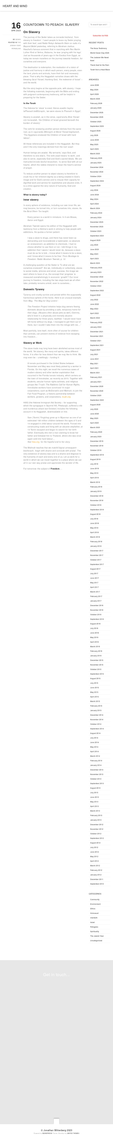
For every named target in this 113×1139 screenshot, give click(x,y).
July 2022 (94, 299)
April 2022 (94, 313)
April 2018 (94, 532)
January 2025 (95, 162)
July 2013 (94, 792)
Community (94, 899)
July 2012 (94, 847)
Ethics (92, 908)
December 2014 (96, 715)
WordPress (47, 1133)
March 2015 (95, 701)
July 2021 (94, 354)
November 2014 (96, 719)
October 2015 (95, 669)
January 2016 (95, 655)
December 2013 (96, 769)
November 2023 (96, 226)
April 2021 (94, 368)
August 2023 (95, 240)
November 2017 (96, 555)
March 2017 (95, 591)
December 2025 (96, 112)
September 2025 (97, 126)
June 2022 (94, 304)
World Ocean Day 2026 (99, 53)
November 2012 (96, 829)
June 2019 (94, 468)
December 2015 (96, 660)
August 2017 (95, 569)
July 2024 (94, 190)
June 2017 (94, 578)
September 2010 (97, 884)
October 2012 (95, 833)
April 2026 (94, 94)
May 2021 (94, 363)
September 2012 (97, 838)
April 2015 (94, 696)
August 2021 (95, 350)
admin (18, 39)
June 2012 (94, 852)
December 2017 (96, 550)
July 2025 (94, 135)
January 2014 (95, 765)
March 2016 (95, 646)
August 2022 (95, 295)
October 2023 (95, 231)
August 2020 (95, 404)
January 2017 (95, 601)
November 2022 (96, 281)
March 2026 (95, 99)
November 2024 (96, 172)
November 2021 (96, 336)
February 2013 (96, 815)
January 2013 (95, 820)
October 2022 (95, 286)
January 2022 (95, 327)
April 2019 (94, 477)
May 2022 (94, 308)
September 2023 (97, 235)
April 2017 (94, 587)
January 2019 (95, 491)
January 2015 (95, 710)
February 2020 (96, 432)
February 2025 (96, 158)
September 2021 (97, 345)
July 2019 (94, 464)
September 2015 (97, 674)
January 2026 (95, 108)
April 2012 (94, 861)
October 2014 (95, 724)
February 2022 (96, 322)
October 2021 (95, 340)
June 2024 (94, 194)
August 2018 (95, 514)
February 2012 (96, 870)
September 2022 (97, 290)
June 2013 (94, 797)
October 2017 (95, 560)
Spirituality (94, 931)
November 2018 (96, 500)
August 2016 (95, 623)
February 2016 (96, 651)
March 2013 (95, 811)
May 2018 (94, 528)
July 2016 (94, 628)
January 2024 (95, 217)
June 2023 (94, 249)
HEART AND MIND (15, 6)
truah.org (66, 396)
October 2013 (95, 779)
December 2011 (96, 879)
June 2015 (94, 687)
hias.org (35, 441)
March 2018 (95, 537)
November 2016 (96, 610)
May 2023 (94, 254)
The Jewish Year (97, 936)
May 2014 (94, 747)
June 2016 (94, 633)
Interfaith (93, 917)
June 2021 (94, 359)
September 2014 (97, 728)
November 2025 (96, 117)
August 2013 (95, 788)
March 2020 (95, 427)
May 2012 (94, 856)
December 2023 (96, 222)
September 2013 (97, 783)
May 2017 (94, 582)
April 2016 (94, 642)
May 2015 (94, 692)
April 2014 (94, 751)
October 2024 (95, 176)
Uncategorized (96, 940)
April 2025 (94, 149)
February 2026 (96, 103)
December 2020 (96, 386)
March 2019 (95, 482)
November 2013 (96, 774)
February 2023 (96, 267)
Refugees (94, 927)
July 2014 (94, 738)
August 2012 (95, 842)
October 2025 (95, 121)
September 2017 (97, 564)
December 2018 (96, 496)
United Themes (73, 1133)
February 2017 (96, 596)
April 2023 (94, 258)
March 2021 (95, 372)
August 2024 (95, 185)
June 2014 (94, 742)
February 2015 (96, 706)
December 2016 (96, 605)
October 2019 (95, 450)
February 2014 (96, 760)
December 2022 (96, 277)
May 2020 (94, 418)
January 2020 (95, 436)
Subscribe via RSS (100, 35)
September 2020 (97, 400)
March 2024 (95, 208)
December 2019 (96, 441)
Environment (95, 904)
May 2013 (94, 801)
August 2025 (95, 130)
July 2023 (94, 245)
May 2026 (94, 89)
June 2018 (94, 523)
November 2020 (96, 391)
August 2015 (95, 678)
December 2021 (96, 331)
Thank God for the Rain (99, 65)
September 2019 (97, 455)
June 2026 (94, 85)
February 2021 (96, 377)
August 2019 (95, 459)
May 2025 (94, 144)
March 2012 (95, 865)
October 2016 (95, 614)
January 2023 (95, 272)
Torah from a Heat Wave (100, 69)
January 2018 (95, 546)
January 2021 (95, 381)
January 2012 (95, 874)
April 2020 (94, 423)
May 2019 (94, 473)
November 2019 (96, 445)
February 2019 (96, 486)
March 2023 (95, 263)
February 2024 (96, 213)
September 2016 (97, 619)
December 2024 (96, 167)
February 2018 (96, 541)
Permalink (16, 48)
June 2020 (94, 413)
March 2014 (95, 756)
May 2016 (94, 637)
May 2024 (94, 199)
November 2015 (96, 664)
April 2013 (94, 806)
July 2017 (94, 573)
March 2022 (95, 318)
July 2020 (94, 409)
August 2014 (95, 733)
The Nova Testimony (98, 48)
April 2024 (94, 203)
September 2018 (97, 509)
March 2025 (95, 153)
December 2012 (96, 824)
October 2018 (95, 505)
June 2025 (94, 140)
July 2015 (94, 683)
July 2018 (94, 518)
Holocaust (94, 913)
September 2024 (97, 181)
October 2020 (95, 395)
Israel (92, 922)
